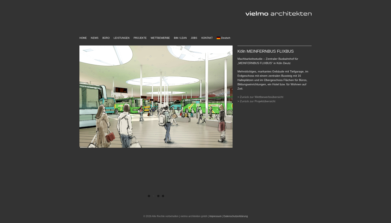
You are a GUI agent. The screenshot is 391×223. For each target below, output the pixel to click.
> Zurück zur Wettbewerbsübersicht (260, 97)
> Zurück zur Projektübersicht (256, 101)
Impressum (215, 216)
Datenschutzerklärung (235, 216)
